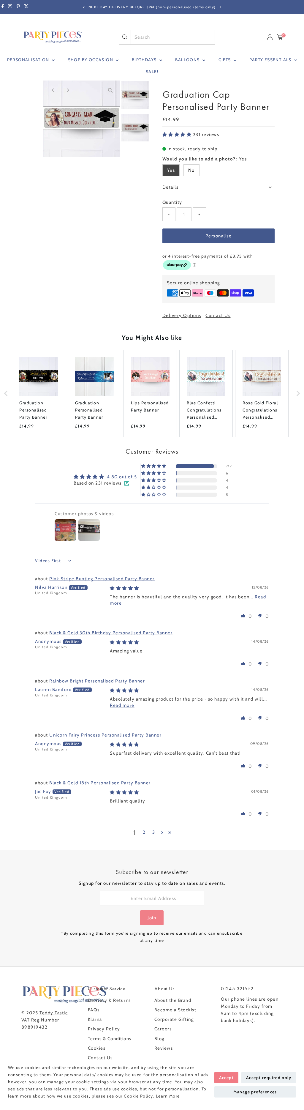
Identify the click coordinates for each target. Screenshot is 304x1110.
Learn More (168, 1096)
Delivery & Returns (109, 1000)
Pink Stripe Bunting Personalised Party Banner (102, 578)
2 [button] (144, 832)
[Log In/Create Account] (270, 37)
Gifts (225, 59)
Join (152, 917)
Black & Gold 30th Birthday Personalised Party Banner (110, 633)
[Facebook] (2, 7)
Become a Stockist (175, 1010)
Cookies (97, 1048)
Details (170, 187)
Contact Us (217, 315)
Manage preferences (255, 1092)
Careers (163, 1029)
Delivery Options (181, 315)
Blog (159, 1038)
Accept (226, 1077)
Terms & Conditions (110, 1038)
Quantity (172, 202)
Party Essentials (271, 59)
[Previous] (84, 7)
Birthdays (145, 59)
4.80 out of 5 (122, 477)
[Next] (220, 7)
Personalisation (28, 59)
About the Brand (172, 1000)
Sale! (152, 71)
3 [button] (153, 832)
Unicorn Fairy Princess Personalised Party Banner (105, 735)
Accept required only (268, 1077)
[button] (177, 134)
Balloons (188, 59)
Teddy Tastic (53, 1013)
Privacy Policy (104, 1029)
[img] (124, 588)
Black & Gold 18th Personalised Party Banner (100, 783)
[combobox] (173, 37)
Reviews (163, 1048)
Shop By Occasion (91, 59)
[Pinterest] (18, 7)
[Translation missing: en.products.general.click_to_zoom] (110, 90)
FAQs (94, 1010)
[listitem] (38, 393)
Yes (171, 170)
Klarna (95, 1019)
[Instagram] (10, 7)
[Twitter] (26, 7)
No (191, 170)
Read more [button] (122, 705)
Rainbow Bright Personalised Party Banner (97, 681)
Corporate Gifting (174, 1019)
